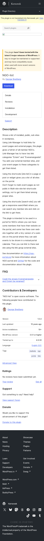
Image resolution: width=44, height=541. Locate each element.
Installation (10, 108)
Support (8, 121)
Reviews (9, 101)
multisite (33, 351)
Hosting (5, 446)
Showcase (28, 437)
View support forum (11, 400)
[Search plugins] (28, 28)
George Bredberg (13, 79)
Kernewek (12, 503)
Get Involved (29, 458)
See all (39, 382)
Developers (7, 467)
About (5, 437)
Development (11, 114)
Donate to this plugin (11, 422)
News (5, 442)
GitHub (21, 261)
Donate (27, 467)
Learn (4, 458)
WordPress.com (10, 479)
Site (39, 356)
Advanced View (9, 363)
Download (8, 86)
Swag (27, 471)
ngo (39, 351)
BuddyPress (9, 492)
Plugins (26, 446)
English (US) (37, 345)
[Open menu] (40, 3)
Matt (5, 484)
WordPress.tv (9, 471)
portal (34, 356)
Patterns (27, 450)
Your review (7, 382)
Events (26, 463)
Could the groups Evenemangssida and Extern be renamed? (17, 280)
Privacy (5, 450)
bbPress (7, 488)
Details (8, 95)
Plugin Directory (8, 11)
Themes (26, 442)
